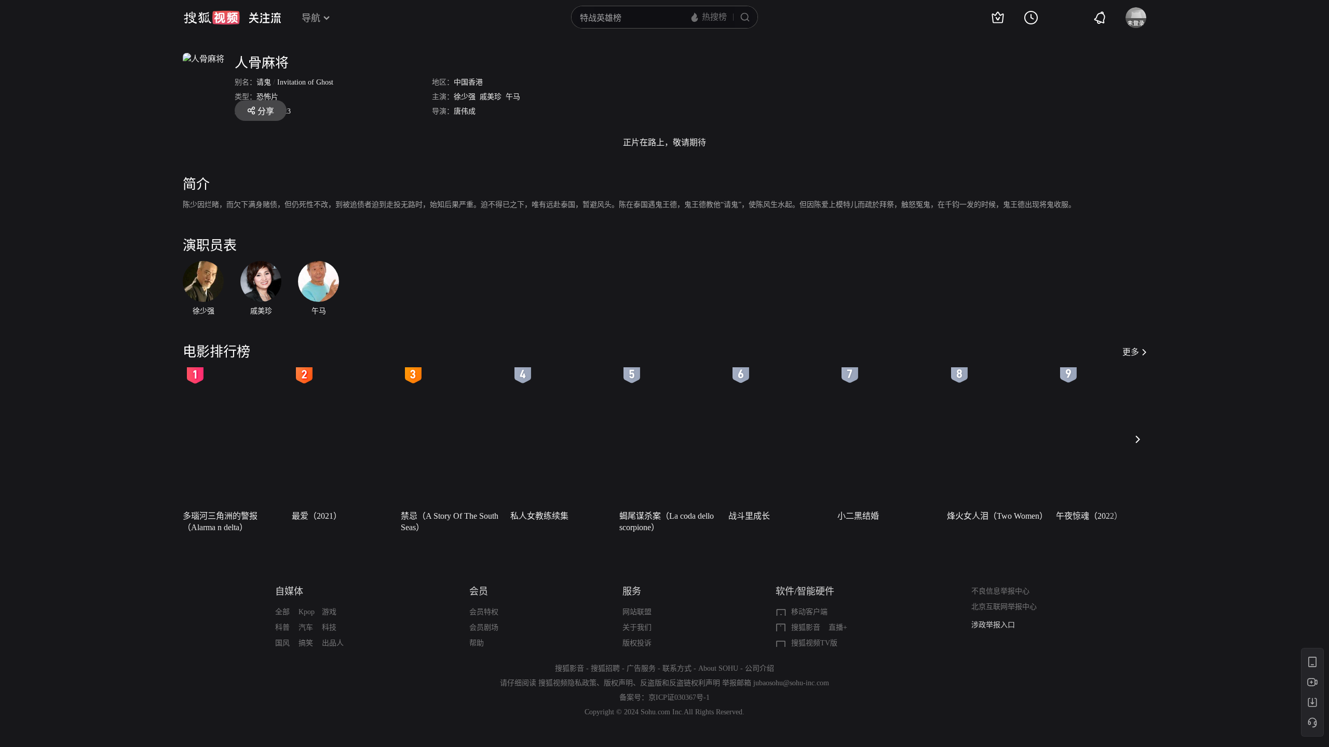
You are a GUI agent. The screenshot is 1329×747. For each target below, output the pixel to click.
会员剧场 (483, 627)
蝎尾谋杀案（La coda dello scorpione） (666, 521)
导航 (311, 18)
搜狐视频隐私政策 (567, 683)
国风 (282, 643)
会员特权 (483, 612)
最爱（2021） (317, 515)
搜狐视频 (212, 17)
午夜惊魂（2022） (1089, 515)
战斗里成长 (749, 515)
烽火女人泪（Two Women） (997, 515)
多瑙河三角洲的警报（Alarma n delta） (220, 521)
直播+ (838, 627)
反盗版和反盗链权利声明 (680, 683)
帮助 (476, 643)
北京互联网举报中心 (1004, 607)
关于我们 (637, 627)
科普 (282, 627)
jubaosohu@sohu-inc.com (791, 683)
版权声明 (618, 683)
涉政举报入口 (993, 625)
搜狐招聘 (605, 668)
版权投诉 (637, 643)
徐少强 (465, 97)
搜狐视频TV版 (814, 643)
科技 (329, 627)
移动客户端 (809, 612)
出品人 (333, 643)
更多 (1130, 352)
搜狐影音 (805, 627)
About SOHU (718, 668)
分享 (265, 111)
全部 (282, 612)
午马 (513, 97)
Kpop (307, 612)
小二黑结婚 (858, 515)
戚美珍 (490, 97)
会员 (478, 591)
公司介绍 (759, 668)
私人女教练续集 (539, 515)
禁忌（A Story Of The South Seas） (449, 521)
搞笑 (306, 643)
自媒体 (289, 591)
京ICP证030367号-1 (679, 697)
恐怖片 (267, 97)
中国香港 (468, 82)
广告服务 (641, 668)
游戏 (329, 612)
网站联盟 (637, 612)
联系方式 (676, 668)
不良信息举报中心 (1000, 591)
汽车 (306, 627)
